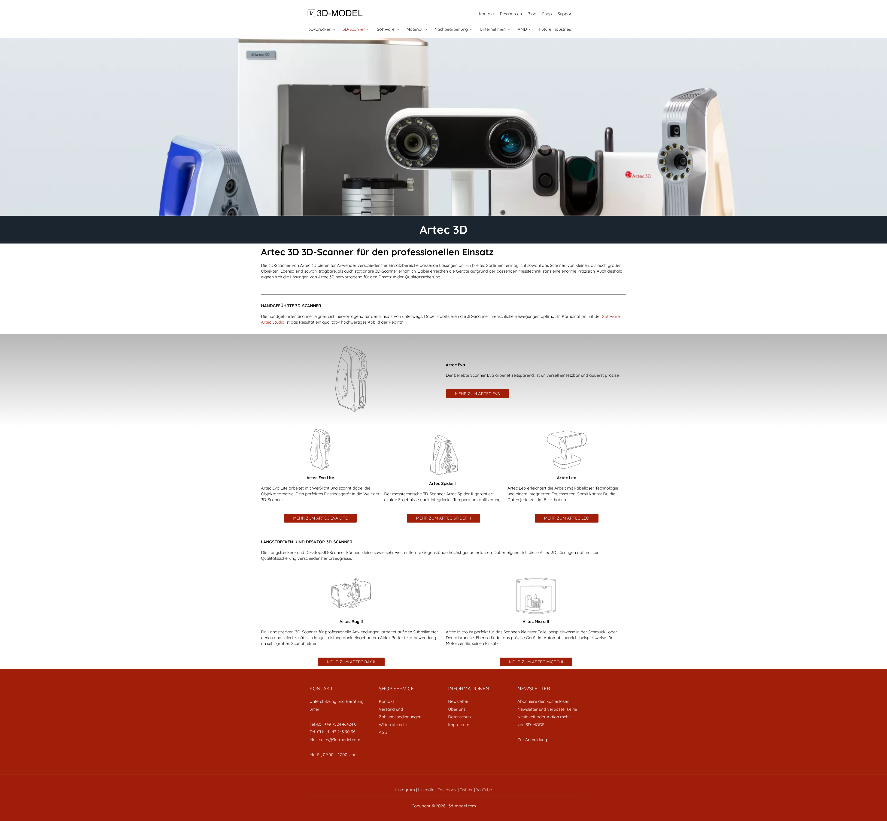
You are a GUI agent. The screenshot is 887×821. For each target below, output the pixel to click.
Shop (547, 13)
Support (565, 13)
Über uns (456, 709)
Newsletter (458, 701)
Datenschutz (460, 716)
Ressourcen (511, 13)
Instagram (405, 789)
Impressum (458, 724)
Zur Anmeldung (532, 739)
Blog (532, 13)
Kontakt (486, 13)
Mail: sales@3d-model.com (335, 739)
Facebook (447, 789)
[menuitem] (409, 701)
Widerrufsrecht (393, 724)
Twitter (466, 789)
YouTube (484, 789)
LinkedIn (426, 789)
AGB (383, 732)
